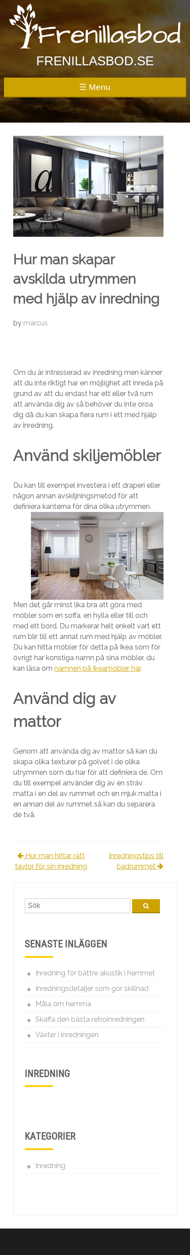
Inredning (50, 1166)
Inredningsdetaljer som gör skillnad (91, 988)
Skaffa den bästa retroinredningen (89, 1019)
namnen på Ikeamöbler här (97, 668)
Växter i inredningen (67, 1035)
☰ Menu (94, 87)
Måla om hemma (63, 1004)
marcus (35, 323)
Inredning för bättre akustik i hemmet (95, 973)
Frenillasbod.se (95, 61)
